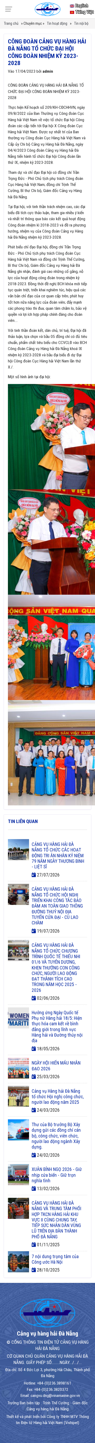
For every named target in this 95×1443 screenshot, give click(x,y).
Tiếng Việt (84, 11)
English (81, 5)
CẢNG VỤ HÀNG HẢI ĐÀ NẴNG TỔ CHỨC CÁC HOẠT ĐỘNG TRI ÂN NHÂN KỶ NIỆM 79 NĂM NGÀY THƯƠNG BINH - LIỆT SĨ (58, 855)
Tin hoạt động (57, 23)
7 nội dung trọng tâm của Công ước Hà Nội (55, 1259)
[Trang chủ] (47, 9)
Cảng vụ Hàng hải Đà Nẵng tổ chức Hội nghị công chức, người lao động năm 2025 (58, 1097)
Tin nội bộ (81, 23)
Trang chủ (11, 23)
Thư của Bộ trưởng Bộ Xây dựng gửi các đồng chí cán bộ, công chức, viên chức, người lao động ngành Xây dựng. (56, 1136)
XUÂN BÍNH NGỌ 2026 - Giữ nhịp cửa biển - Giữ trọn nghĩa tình (57, 1175)
